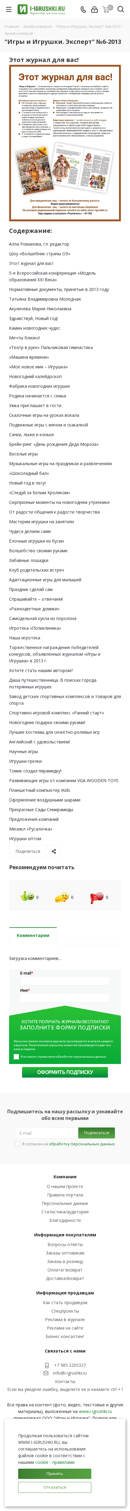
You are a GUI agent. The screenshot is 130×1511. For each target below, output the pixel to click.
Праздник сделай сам (31, 589)
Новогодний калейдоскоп (35, 376)
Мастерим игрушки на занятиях (41, 521)
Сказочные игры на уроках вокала (44, 415)
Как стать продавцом (65, 1302)
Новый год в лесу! (27, 483)
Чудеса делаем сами (30, 531)
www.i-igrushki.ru (95, 1411)
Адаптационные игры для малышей (45, 580)
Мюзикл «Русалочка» (30, 829)
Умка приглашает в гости (35, 405)
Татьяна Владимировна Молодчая (45, 299)
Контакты (65, 1381)
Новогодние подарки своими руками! (47, 722)
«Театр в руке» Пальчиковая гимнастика (51, 347)
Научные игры (23, 751)
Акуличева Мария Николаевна (40, 309)
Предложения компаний (34, 819)
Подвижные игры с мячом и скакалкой (48, 425)
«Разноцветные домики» (34, 609)
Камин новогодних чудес (34, 328)
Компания (65, 1177)
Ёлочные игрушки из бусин (36, 541)
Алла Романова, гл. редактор (39, 244)
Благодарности (65, 1220)
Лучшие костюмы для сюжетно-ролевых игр (54, 732)
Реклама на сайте (65, 1328)
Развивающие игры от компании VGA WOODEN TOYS (64, 780)
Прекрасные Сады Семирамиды (41, 809)
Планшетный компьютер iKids (39, 790)
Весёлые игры (23, 454)
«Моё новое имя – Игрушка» (38, 367)
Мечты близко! (24, 338)
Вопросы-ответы (65, 1244)
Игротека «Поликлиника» (35, 628)
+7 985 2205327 (70, 1365)
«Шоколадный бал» (29, 473)
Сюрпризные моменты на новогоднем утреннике (59, 502)
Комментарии (33, 935)
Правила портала (65, 1195)
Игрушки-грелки (25, 761)
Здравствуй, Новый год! (33, 318)
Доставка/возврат (65, 1278)
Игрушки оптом (25, 838)
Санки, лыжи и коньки (31, 434)
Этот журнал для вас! (31, 263)
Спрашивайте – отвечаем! (36, 599)
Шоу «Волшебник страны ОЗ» (39, 253)
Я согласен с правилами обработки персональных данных (63, 1056)
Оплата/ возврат (65, 1270)
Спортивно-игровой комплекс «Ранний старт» (56, 713)
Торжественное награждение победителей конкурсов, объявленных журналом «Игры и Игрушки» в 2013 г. (54, 654)
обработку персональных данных (82, 1144)
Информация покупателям (65, 1235)
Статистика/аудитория (65, 1212)
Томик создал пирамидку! (35, 771)
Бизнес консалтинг (65, 1336)
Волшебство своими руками (38, 550)
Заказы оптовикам (65, 1253)
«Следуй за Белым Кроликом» (39, 492)
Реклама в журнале (65, 1319)
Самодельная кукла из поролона (42, 618)
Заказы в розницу (65, 1261)
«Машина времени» (29, 357)
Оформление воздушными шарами (44, 800)
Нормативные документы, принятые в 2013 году (59, 289)
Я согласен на (68, 1144)
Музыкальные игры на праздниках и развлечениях (60, 463)
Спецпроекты (65, 1311)
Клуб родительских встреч (36, 570)
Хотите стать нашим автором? (41, 670)
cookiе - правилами (55, 1462)
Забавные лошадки (28, 560)
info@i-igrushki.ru (70, 1373)
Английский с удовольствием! (39, 742)
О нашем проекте (65, 1186)
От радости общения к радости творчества (54, 512)
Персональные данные (65, 1203)
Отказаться (55, 1487)
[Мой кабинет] (94, 9)
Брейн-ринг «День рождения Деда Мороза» (54, 444)
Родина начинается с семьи (37, 396)
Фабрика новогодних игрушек (39, 386)
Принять (55, 1473)
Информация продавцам (65, 1293)
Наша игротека (24, 638)
